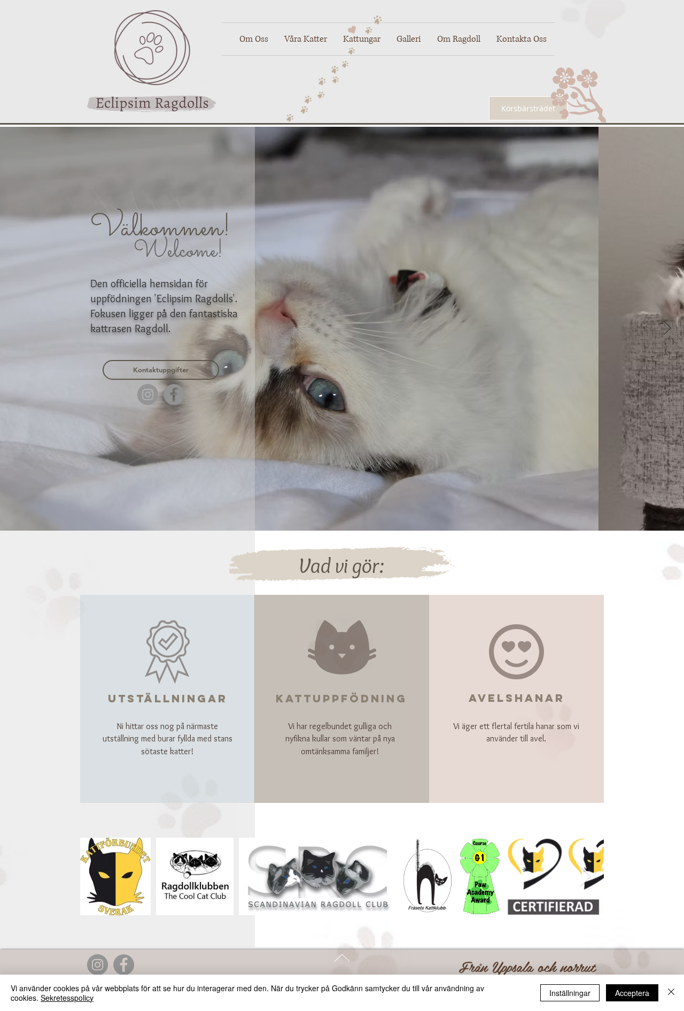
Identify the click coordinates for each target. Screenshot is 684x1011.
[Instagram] (147, 394)
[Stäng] (671, 992)
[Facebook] (174, 394)
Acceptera (632, 992)
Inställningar (569, 992)
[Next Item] (667, 328)
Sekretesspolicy (67, 997)
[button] (305, 39)
